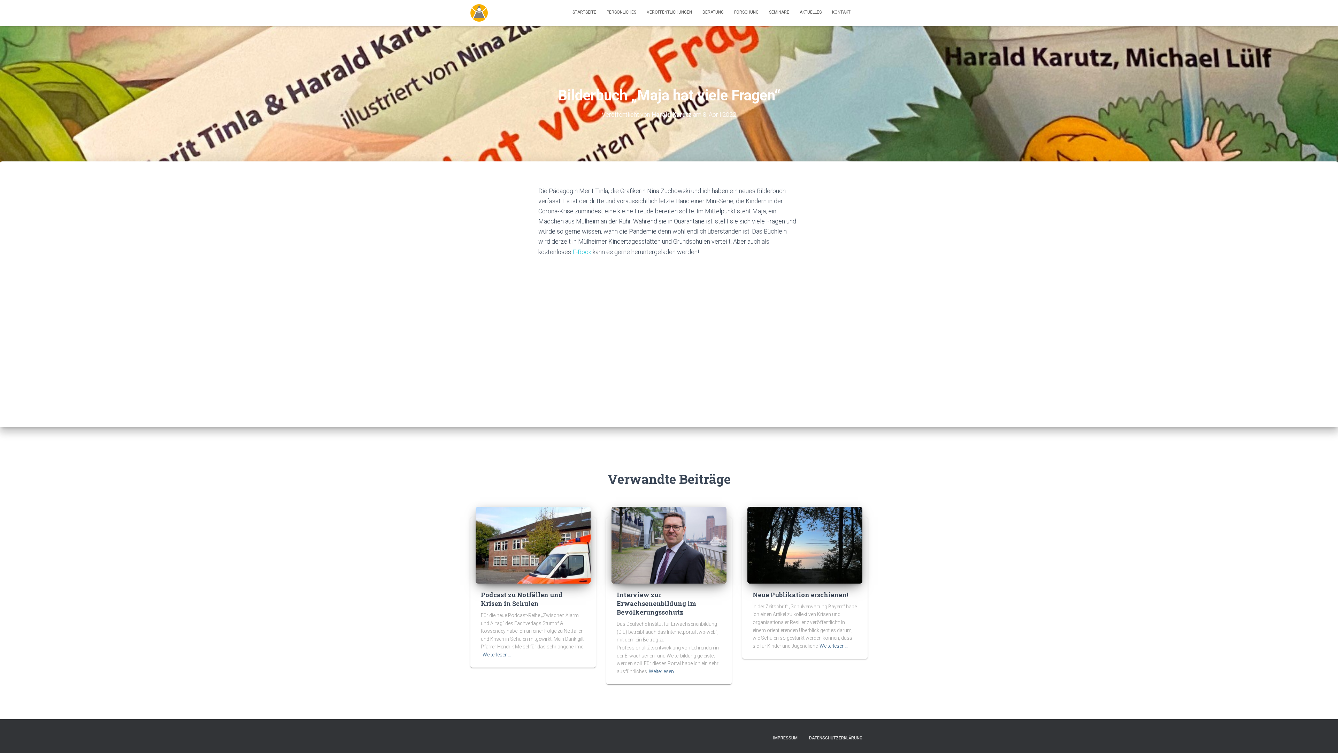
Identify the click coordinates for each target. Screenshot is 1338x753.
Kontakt (841, 12)
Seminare (779, 12)
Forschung (746, 12)
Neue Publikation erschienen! (800, 595)
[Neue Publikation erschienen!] (804, 544)
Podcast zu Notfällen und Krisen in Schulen (522, 599)
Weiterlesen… (497, 654)
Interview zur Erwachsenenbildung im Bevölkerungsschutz (656, 603)
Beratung (713, 12)
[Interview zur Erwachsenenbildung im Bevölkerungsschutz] (669, 544)
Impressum (785, 738)
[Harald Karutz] (479, 13)
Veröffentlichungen (669, 12)
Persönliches (621, 12)
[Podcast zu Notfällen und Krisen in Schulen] (533, 544)
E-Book (581, 252)
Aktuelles (811, 12)
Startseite (584, 12)
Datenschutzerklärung (835, 738)
